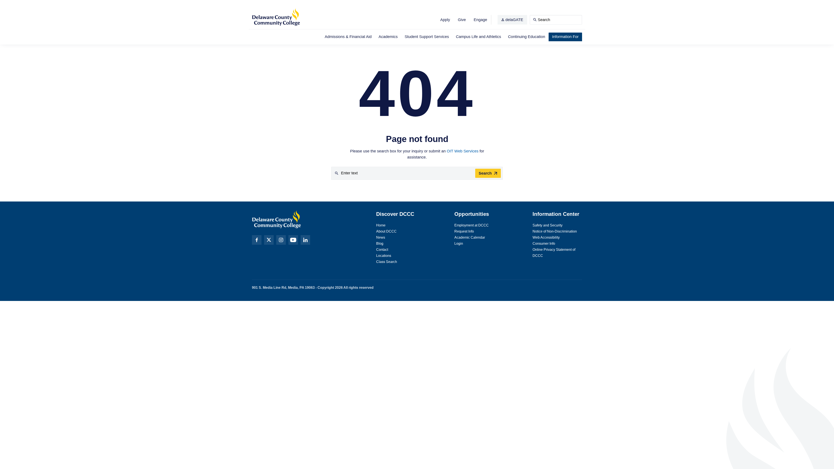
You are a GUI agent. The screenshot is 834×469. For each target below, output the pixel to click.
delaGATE (514, 20)
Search (485, 173)
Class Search (386, 262)
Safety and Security (548, 225)
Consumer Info (544, 243)
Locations (383, 256)
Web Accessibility (546, 237)
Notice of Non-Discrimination (555, 231)
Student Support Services (427, 37)
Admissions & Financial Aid (348, 37)
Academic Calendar (469, 237)
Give (462, 20)
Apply (445, 20)
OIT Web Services (462, 151)
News (380, 237)
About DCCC (386, 231)
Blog (379, 243)
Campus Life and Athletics (478, 37)
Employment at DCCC (471, 225)
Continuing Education (526, 37)
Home (381, 225)
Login (458, 243)
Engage (480, 20)
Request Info (464, 231)
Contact (382, 249)
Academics (388, 37)
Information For (565, 37)
